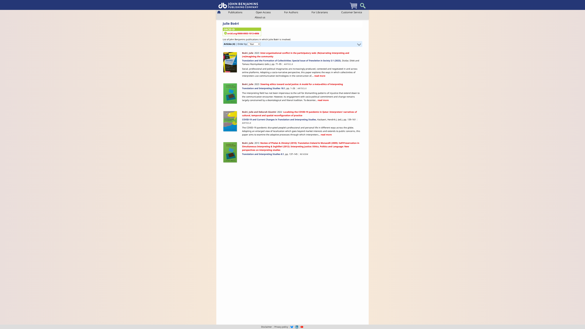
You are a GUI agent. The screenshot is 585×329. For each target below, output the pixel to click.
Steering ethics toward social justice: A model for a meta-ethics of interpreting (301, 84)
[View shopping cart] (353, 8)
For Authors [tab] (291, 12)
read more (319, 75)
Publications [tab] (235, 12)
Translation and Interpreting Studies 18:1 (263, 88)
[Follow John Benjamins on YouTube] (302, 326)
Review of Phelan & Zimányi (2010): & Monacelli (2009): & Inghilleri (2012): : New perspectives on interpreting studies (300, 146)
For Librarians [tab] (320, 12)
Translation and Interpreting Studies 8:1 (263, 154)
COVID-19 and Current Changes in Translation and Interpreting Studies (279, 119)
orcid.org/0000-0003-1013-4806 (243, 33)
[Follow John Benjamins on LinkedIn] (297, 326)
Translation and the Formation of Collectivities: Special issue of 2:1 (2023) (291, 60)
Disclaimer (266, 326)
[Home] (238, 3)
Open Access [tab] (263, 12)
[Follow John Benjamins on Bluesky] (292, 326)
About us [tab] (260, 17)
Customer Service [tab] (351, 12)
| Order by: (236, 43)
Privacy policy (281, 326)
